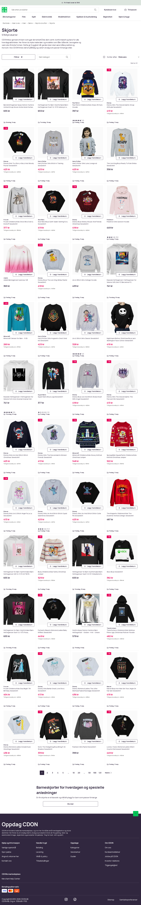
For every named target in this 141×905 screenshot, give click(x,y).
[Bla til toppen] (135, 813)
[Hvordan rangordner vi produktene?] (104, 57)
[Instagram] (66, 899)
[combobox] (54, 9)
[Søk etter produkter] (95, 9)
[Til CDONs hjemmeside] (4, 9)
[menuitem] (9, 16)
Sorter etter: (112, 57)
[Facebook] (74, 899)
